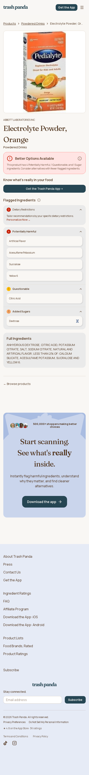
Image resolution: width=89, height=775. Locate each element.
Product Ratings (15, 654)
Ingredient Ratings (17, 593)
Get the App (66, 7)
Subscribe (11, 670)
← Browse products (17, 384)
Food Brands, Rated (18, 646)
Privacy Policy (40, 736)
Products (9, 23)
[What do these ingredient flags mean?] (39, 200)
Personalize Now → (18, 219)
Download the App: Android (23, 625)
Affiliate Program (16, 609)
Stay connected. (14, 691)
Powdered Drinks (33, 23)
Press (7, 564)
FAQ (6, 601)
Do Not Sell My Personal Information (49, 722)
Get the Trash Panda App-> (44, 189)
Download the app (41, 501)
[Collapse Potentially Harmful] (80, 231)
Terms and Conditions (15, 736)
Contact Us (12, 572)
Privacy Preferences (14, 722)
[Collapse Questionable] (80, 289)
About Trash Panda (17, 556)
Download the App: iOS (20, 617)
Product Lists (13, 638)
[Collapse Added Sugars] (80, 311)
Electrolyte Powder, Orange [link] (66, 23)
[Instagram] (14, 743)
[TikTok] (5, 743)
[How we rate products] (79, 158)
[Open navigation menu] (82, 7)
